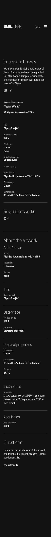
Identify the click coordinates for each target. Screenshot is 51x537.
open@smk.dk (11, 464)
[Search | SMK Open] (12, 27)
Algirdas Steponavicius (15, 176)
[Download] (6, 90)
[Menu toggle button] (46, 27)
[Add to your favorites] (11, 90)
